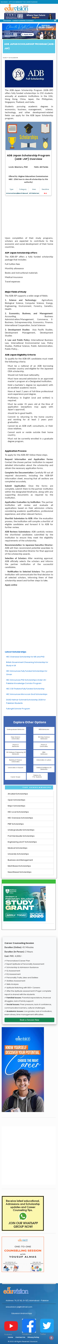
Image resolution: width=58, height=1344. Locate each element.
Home (5, 58)
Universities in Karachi (15, 767)
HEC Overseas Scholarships (20, 818)
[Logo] (29, 1290)
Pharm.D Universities (44, 745)
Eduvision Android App (22, 1313)
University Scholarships (18, 854)
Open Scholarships (16, 800)
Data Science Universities (15, 738)
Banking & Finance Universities (15, 760)
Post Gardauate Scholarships (21, 836)
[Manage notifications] (51, 1338)
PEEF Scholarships (16, 824)
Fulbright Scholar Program (18, 708)
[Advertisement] (29, 216)
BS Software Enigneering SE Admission (16, 753)
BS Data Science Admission (44, 738)
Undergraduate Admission (15, 729)
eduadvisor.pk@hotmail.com (19, 1307)
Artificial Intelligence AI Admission (43, 768)
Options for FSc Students (37, 776)
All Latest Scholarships (18, 794)
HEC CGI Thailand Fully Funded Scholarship (25, 688)
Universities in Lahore (43, 760)
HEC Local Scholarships (18, 812)
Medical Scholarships (17, 848)
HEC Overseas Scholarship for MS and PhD (25, 657)
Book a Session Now (29, 1020)
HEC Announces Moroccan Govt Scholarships (26, 694)
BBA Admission (43, 753)
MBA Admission (44, 729)
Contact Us (20, 1337)
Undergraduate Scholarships (21, 830)
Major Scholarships (16, 806)
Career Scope (15, 777)
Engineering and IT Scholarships (22, 842)
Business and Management (20, 860)
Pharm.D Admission (15, 745)
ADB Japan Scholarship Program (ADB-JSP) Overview (28, 157)
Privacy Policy (33, 1337)
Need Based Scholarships (19, 872)
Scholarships (13, 58)
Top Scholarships (37, 787)
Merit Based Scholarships (19, 866)
